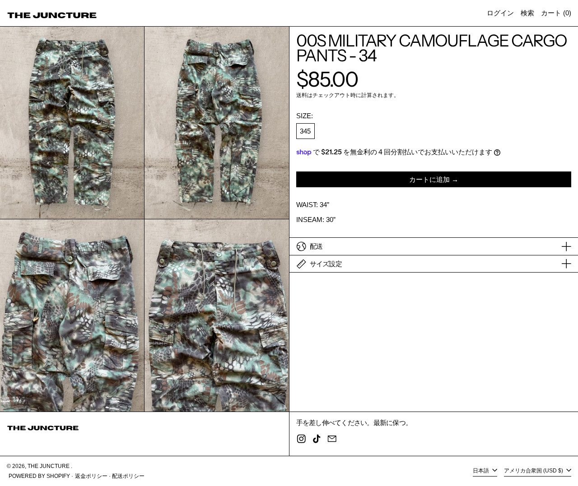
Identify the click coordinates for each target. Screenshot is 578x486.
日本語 (481, 471)
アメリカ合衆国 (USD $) (534, 471)
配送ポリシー (128, 476)
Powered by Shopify (39, 476)
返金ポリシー (91, 476)
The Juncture (49, 466)
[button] (527, 13)
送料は (304, 95)
